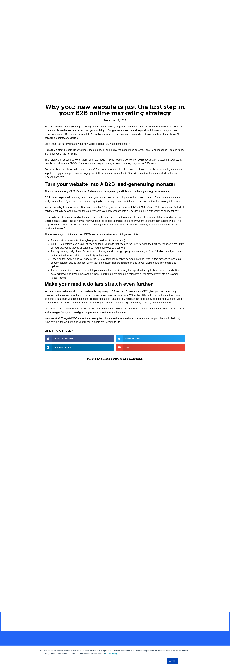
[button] (79, 338)
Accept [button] (172, 660)
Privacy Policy (111, 653)
